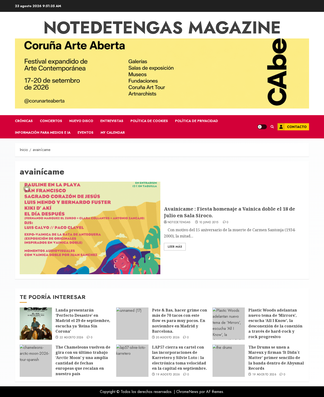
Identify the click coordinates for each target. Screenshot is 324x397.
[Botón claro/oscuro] (262, 126)
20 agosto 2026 (168, 338)
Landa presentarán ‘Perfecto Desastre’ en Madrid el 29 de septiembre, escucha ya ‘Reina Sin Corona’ (83, 320)
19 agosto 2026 (168, 375)
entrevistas (111, 120)
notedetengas (179, 222)
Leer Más (175, 247)
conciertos (51, 120)
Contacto (297, 126)
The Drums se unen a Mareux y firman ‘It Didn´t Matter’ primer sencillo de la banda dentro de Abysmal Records (276, 358)
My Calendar (113, 132)
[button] (272, 126)
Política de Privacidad (196, 120)
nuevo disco (81, 120)
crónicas (24, 120)
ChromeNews (187, 391)
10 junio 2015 (208, 222)
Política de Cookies (149, 120)
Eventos (85, 132)
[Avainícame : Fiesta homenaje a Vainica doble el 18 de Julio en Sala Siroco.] (90, 228)
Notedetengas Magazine (162, 27)
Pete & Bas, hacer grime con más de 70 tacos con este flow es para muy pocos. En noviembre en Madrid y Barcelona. (179, 320)
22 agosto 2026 (71, 338)
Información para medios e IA (42, 132)
